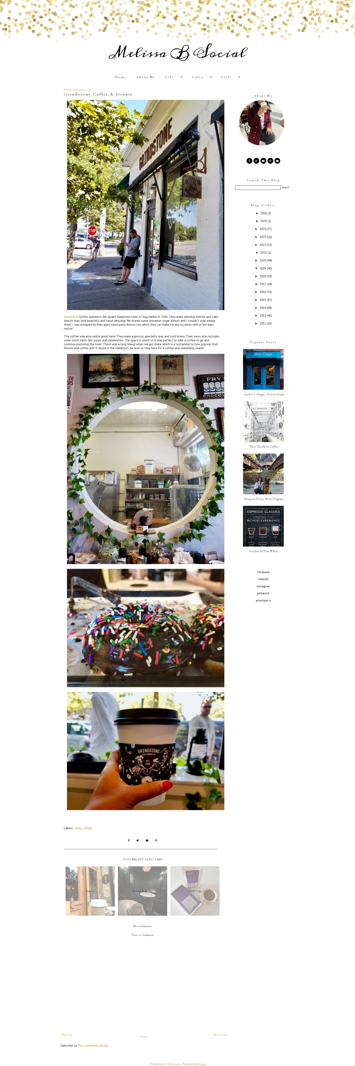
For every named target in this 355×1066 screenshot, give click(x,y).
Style (226, 77)
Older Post (66, 1035)
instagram (263, 586)
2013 (263, 315)
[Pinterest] (270, 161)
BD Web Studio (171, 1064)
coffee (87, 828)
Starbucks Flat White (263, 551)
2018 (263, 276)
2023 (263, 237)
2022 (263, 245)
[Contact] (277, 161)
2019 (263, 268)
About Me (146, 77)
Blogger (202, 1064)
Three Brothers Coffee (264, 446)
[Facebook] (249, 161)
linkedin (263, 579)
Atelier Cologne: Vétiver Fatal (264, 394)
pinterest (263, 593)
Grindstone (71, 317)
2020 (263, 260)
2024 (263, 229)
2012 (263, 323)
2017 (263, 284)
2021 (264, 252)
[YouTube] (263, 161)
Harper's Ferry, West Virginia (264, 499)
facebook (263, 572)
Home (120, 77)
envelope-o (263, 600)
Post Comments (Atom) (93, 1045)
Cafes (197, 77)
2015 (263, 300)
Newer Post (220, 1035)
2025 (264, 221)
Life (170, 77)
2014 (263, 308)
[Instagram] (256, 161)
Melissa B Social (177, 52)
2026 (264, 213)
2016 (263, 292)
